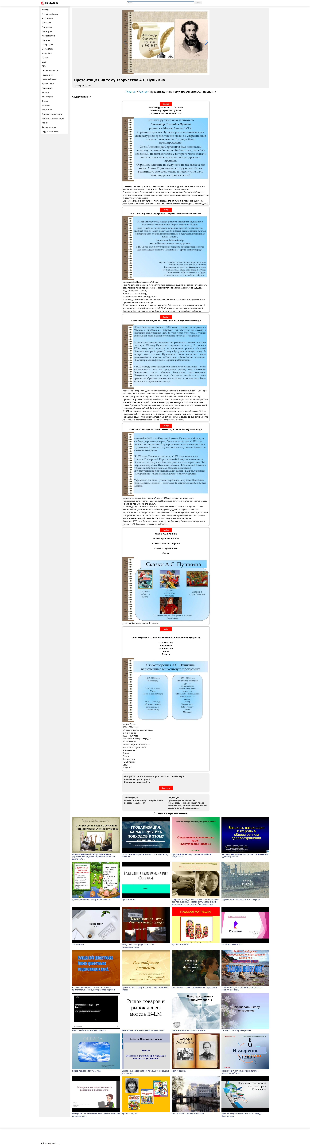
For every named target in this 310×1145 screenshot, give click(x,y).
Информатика (48, 35)
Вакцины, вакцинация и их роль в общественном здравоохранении (244, 855)
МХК (44, 62)
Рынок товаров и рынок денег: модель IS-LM (143, 1030)
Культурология (49, 127)
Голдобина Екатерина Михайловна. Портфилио (194, 987)
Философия (47, 96)
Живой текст (78, 944)
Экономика (47, 109)
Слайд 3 (166, 210)
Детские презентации (52, 114)
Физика (45, 92)
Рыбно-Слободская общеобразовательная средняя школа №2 (241, 988)
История (46, 40)
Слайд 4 (166, 317)
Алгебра (45, 9)
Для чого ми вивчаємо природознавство (91, 899)
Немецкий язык (49, 79)
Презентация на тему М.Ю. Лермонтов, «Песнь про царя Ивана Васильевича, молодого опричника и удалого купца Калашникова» (187, 804)
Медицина (47, 53)
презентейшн (128, 899)
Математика (47, 48)
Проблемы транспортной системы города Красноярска (241, 1114)
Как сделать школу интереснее (236, 1030)
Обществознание (50, 70)
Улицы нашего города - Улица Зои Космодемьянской (138, 945)
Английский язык (50, 14)
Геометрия (47, 31)
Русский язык (48, 83)
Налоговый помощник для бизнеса (89, 1030)
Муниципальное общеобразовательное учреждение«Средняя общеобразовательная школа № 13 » (93, 856)
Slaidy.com (51, 2)
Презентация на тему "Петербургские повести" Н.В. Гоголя (143, 801)
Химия (45, 101)
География (47, 27)
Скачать (166, 788)
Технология (47, 88)
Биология (46, 22)
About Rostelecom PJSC (232, 944)
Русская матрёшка (180, 944)
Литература (47, 44)
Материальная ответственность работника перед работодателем (96, 1114)
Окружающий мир (50, 131)
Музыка (45, 57)
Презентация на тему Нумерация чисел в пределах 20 (191, 855)
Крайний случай (129, 1113)
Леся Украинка (179, 1070)
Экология (46, 105)
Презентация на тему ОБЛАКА (86, 1070)
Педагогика (47, 75)
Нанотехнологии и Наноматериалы (188, 1030)
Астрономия (47, 18)
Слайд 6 (166, 530)
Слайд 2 (166, 104)
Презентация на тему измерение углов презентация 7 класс (240, 1071)
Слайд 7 (166, 629)
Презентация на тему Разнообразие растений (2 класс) (145, 988)
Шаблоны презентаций (53, 118)
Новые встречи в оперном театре (188, 1113)
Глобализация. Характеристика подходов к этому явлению (145, 855)
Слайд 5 (166, 426)
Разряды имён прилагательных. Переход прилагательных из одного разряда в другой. (93, 988)
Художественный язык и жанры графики (240, 899)
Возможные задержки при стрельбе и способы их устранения (145, 1071)
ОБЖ (44, 66)
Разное (45, 122)
